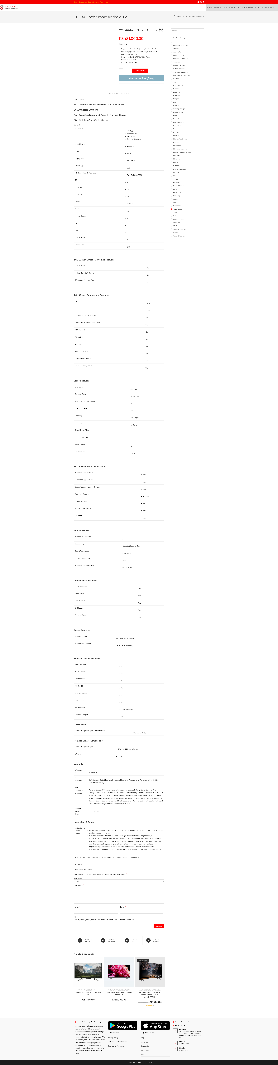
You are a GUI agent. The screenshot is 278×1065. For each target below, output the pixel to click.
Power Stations (178, 186)
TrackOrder (104, 2)
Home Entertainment (85, 989)
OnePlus (176, 172)
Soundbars (177, 206)
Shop (143, 1054)
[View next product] (162, 30)
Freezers (176, 95)
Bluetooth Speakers (180, 58)
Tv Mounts (176, 216)
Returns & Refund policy (117, 1042)
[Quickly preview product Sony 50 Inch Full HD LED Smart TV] (102, 961)
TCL (78, 857)
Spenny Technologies (131, 857)
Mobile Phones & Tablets (182, 152)
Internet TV (143, 990)
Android (176, 48)
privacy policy (113, 1038)
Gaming (176, 105)
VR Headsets (177, 226)
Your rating (78, 878)
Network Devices (179, 169)
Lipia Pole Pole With (137, 78)
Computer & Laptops (180, 72)
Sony (175, 202)
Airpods (176, 42)
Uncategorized (178, 219)
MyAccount (145, 1050)
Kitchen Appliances (180, 139)
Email (123, 907)
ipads (175, 129)
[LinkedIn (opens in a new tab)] (203, 2)
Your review (79, 885)
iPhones (176, 132)
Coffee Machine (179, 65)
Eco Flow (176, 92)
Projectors (177, 192)
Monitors (176, 155)
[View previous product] (159, 30)
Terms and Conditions (116, 1046)
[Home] (174, 16)
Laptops (176, 142)
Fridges (176, 99)
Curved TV (142, 989)
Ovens (175, 179)
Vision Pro (176, 222)
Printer (175, 189)
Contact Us (83, 2)
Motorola (176, 159)
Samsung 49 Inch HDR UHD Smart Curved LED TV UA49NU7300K (150, 994)
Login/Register (93, 2)
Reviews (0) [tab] (125, 93)
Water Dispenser (179, 236)
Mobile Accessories (180, 149)
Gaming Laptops (179, 109)
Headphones (178, 112)
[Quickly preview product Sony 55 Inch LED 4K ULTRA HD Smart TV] (133, 961)
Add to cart (140, 71)
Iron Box (176, 135)
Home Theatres (178, 122)
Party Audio (177, 182)
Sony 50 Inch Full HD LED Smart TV (88, 993)
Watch (175, 232)
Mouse (175, 162)
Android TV (111, 989)
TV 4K (126, 990)
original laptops (95, 1037)
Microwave (177, 145)
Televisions (88, 990)
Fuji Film (176, 102)
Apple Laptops (178, 55)
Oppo (175, 176)
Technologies (87, 1026)
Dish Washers (178, 85)
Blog (75, 2)
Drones (176, 89)
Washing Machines (179, 229)
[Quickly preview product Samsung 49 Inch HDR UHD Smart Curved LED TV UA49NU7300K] (163, 961)
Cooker (176, 79)
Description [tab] (113, 93)
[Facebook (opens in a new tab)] (198, 2)
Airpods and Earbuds (180, 45)
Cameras (176, 62)
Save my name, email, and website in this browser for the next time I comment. (104, 920)
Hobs (175, 115)
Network (176, 166)
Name (77, 907)
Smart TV (95, 989)
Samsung (176, 196)
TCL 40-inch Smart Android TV (193, 16)
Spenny (78, 1026)
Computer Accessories (181, 75)
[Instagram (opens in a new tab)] (201, 2)
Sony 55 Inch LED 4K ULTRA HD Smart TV (119, 993)
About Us (144, 1042)
